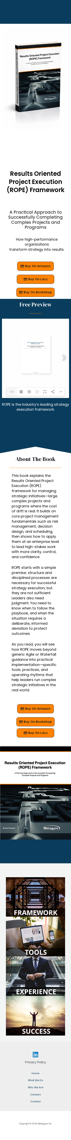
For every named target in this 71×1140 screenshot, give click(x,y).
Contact (35, 1101)
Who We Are (35, 1087)
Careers (35, 1094)
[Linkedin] (35, 1054)
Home (35, 1073)
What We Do (35, 1080)
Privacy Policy (35, 1062)
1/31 (12, 391)
